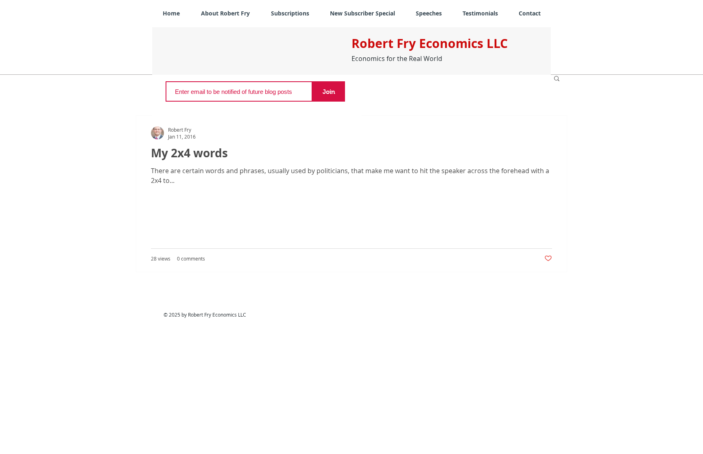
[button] (557, 79)
